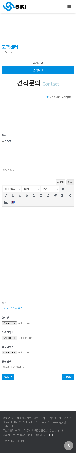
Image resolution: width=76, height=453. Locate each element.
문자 (70, 182)
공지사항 (38, 63)
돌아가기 (8, 377)
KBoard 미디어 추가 (12, 308)
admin (50, 434)
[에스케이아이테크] (16, 6)
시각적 (60, 182)
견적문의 (38, 70)
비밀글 (8, 140)
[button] (12, 189)
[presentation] (12, 189)
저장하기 (67, 377)
